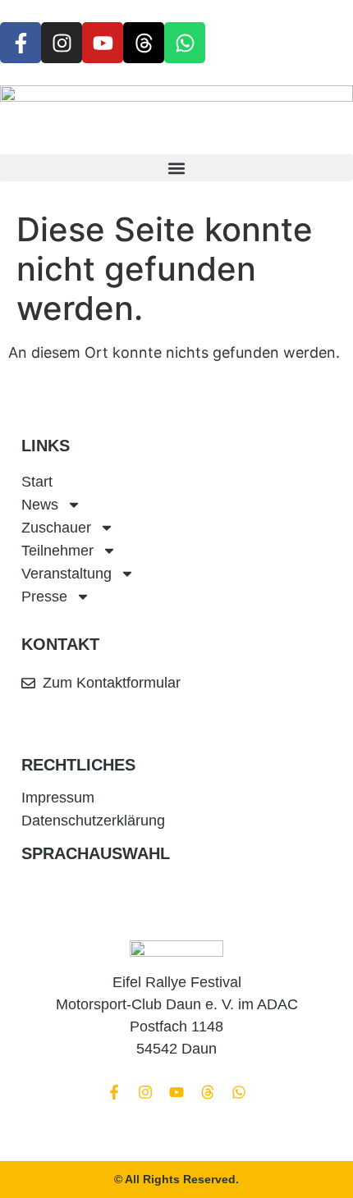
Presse (44, 596)
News (39, 504)
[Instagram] (61, 42)
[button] (176, 167)
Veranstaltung (66, 573)
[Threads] (143, 42)
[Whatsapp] (184, 42)
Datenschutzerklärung (93, 820)
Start (37, 481)
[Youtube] (102, 42)
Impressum (57, 797)
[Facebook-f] (20, 42)
